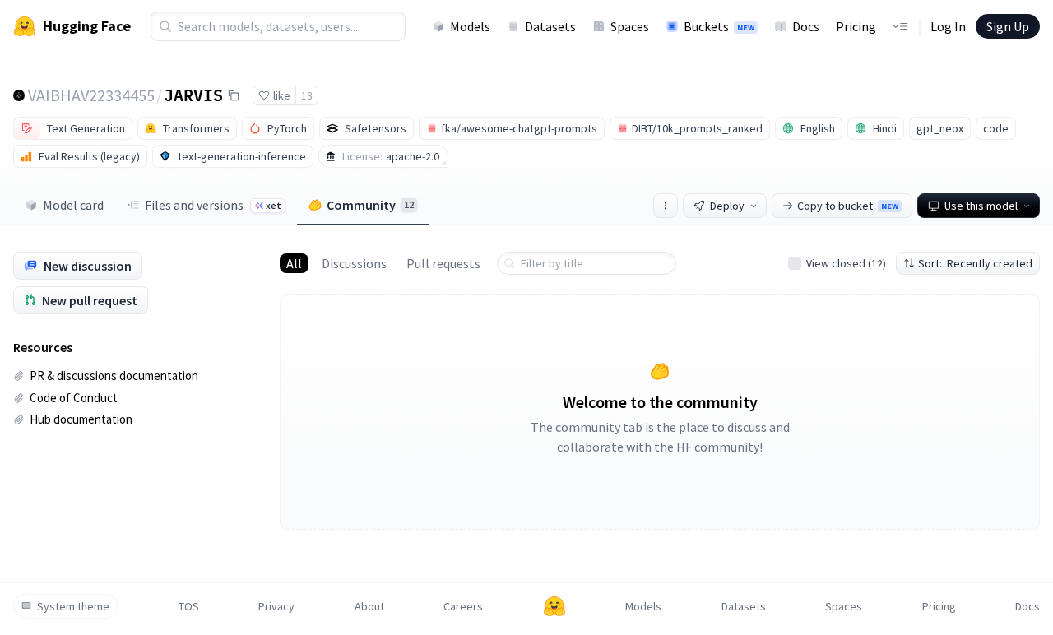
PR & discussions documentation (114, 375)
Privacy (276, 606)
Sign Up (1007, 26)
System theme (73, 606)
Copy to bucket (847, 205)
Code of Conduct (74, 398)
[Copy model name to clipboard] (233, 95)
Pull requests (443, 263)
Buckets (719, 26)
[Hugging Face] (554, 606)
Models (470, 26)
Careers (463, 606)
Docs (805, 26)
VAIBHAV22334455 (91, 95)
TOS (189, 606)
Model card (73, 205)
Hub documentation (81, 419)
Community (370, 205)
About (369, 606)
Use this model (981, 205)
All (294, 263)
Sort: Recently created (975, 263)
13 (307, 95)
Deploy (727, 205)
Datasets (550, 26)
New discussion (88, 265)
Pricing (856, 26)
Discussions (354, 263)
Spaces (629, 26)
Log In (948, 26)
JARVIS (193, 94)
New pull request (89, 300)
